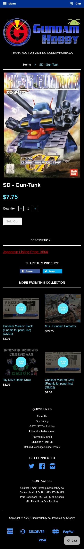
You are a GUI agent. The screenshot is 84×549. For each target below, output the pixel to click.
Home (27, 64)
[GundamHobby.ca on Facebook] (42, 467)
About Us (42, 416)
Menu (12, 3)
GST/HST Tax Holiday (42, 426)
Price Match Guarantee (42, 431)
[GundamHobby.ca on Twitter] (31, 467)
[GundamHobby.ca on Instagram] (53, 467)
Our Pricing (42, 421)
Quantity (9, 208)
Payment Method (42, 436)
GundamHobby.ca (40, 517)
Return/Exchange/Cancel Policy (42, 447)
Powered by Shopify (63, 517)
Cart (78, 3)
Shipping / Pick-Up (42, 441)
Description (40, 240)
